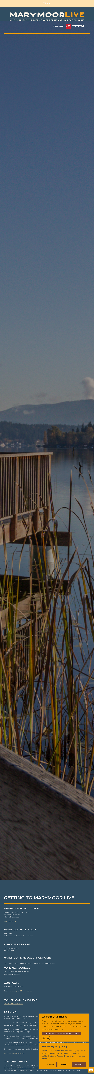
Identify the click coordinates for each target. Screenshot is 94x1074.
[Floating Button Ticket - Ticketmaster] (91, 1070)
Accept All (79, 1064)
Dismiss (46, 1038)
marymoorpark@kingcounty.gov (20, 991)
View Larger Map (10, 921)
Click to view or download (13, 1003)
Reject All (64, 1064)
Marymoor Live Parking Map (14, 1053)
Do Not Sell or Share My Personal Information (61, 1033)
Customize (49, 1064)
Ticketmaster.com (25, 1068)
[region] (64, 1056)
